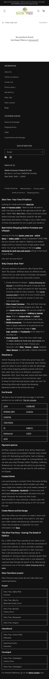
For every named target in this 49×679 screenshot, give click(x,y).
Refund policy (25, 188)
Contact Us (9, 82)
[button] (4, 11)
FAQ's (7, 132)
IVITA (6, 439)
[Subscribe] (41, 152)
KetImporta (8, 433)
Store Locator (10, 103)
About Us (8, 72)
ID (4, 428)
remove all (33, 40)
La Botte (29, 412)
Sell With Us (9, 92)
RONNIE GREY (9, 412)
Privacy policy (10, 87)
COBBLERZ (30, 406)
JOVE (6, 406)
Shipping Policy (11, 127)
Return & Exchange (12, 122)
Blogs (7, 108)
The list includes (29, 400)
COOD (28, 433)
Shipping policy (33, 193)
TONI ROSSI (8, 423)
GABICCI (29, 428)
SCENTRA (7, 417)
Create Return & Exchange (15, 137)
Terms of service (18, 193)
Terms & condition (12, 77)
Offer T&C (8, 97)
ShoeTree (14, 188)
